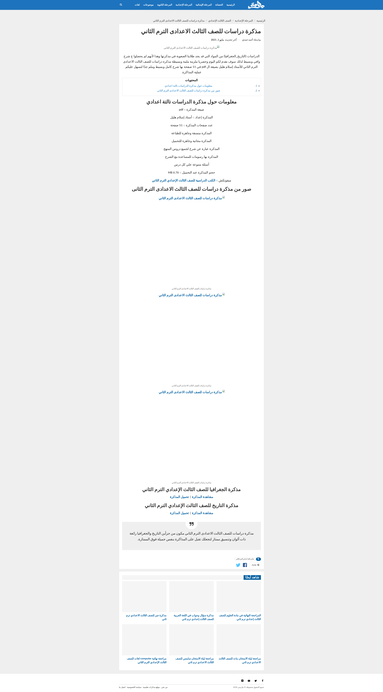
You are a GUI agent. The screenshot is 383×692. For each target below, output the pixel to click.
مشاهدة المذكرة (202, 497)
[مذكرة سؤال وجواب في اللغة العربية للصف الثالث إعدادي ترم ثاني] (191, 596)
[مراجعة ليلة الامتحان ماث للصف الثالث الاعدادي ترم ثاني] (238, 639)
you (249, 680)
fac (262, 680)
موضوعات (148, 5)
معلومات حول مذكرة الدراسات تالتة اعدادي (188, 86)
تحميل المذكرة (179, 497)
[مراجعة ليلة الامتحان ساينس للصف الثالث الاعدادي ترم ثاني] (191, 639)
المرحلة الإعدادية (184, 5)
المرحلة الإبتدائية (204, 5)
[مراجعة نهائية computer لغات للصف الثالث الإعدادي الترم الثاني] (144, 639)
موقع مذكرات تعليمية (151, 687)
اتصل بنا (122, 687)
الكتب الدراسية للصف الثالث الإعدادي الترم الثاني (183, 180)
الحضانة (219, 5)
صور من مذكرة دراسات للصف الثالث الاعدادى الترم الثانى (188, 90)
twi (256, 680)
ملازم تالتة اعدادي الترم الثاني (245, 559)
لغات (137, 5)
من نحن (164, 687)
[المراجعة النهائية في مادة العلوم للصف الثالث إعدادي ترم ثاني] (238, 596)
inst (242, 680)
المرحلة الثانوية (164, 5)
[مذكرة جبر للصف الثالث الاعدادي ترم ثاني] (144, 596)
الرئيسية (231, 5)
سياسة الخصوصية (134, 687)
